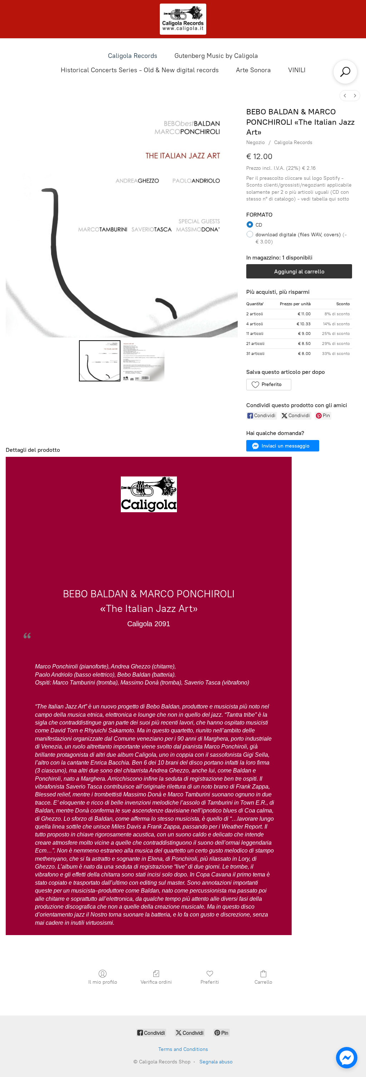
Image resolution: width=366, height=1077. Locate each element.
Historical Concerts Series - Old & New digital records (140, 70)
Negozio (255, 142)
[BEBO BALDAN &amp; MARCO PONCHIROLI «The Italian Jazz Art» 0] (99, 360)
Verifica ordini (156, 982)
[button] (268, 384)
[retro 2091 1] (143, 360)
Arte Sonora (253, 70)
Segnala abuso (216, 1062)
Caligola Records (132, 56)
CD (259, 225)
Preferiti (210, 982)
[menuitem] (345, 95)
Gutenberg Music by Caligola (216, 56)
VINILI (297, 70)
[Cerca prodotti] (345, 71)
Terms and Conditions (183, 1049)
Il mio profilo (102, 982)
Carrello (263, 982)
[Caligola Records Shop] (183, 19)
